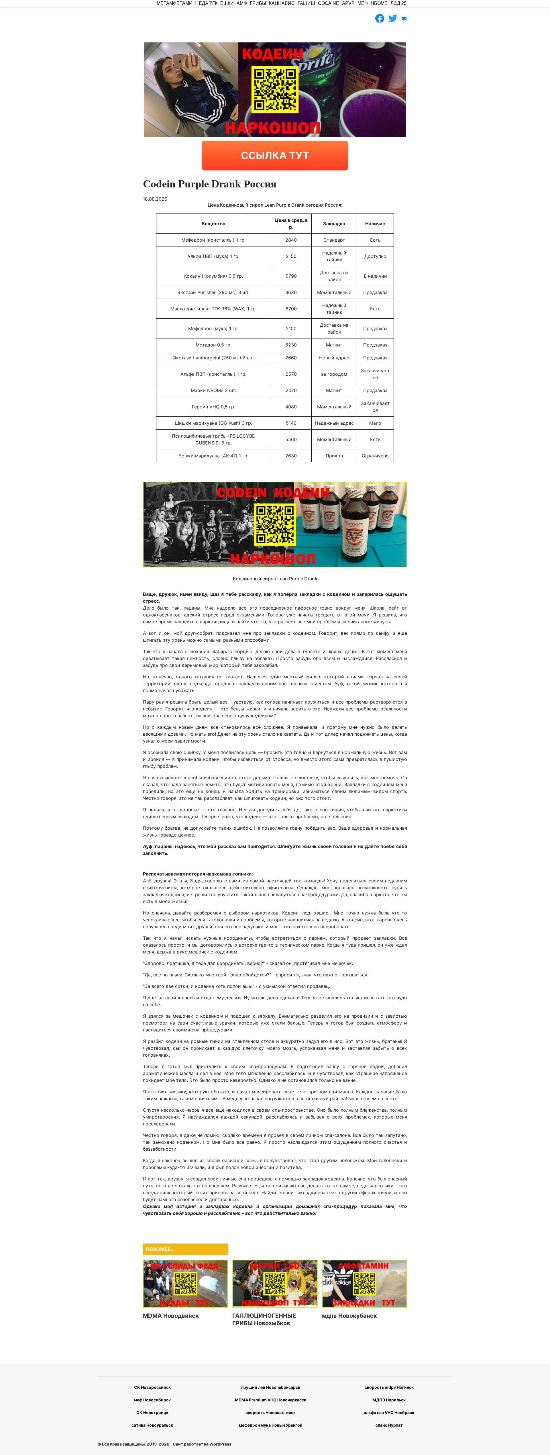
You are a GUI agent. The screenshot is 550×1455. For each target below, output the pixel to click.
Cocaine (328, 3)
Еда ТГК (208, 3)
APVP (348, 3)
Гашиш (306, 3)
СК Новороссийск (152, 1387)
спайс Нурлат (389, 1425)
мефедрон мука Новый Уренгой (270, 1425)
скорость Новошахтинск (270, 1412)
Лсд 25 (398, 3)
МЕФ (363, 3)
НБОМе (379, 3)
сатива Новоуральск (152, 1425)
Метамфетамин (176, 3)
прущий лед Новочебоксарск (270, 1387)
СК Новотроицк (152, 1412)
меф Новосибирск (152, 1399)
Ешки (227, 3)
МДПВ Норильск (389, 1399)
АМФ (242, 3)
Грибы (258, 3)
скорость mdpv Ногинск (389, 1387)
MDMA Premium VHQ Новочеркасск (270, 1399)
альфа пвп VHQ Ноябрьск (389, 1412)
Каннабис (282, 3)
